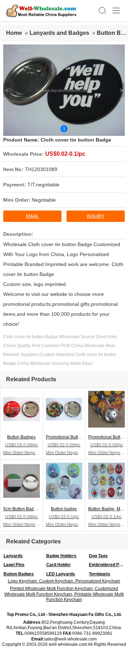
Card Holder (58, 564)
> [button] (121, 90)
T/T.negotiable (43, 184)
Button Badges (19, 573)
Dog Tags (98, 555)
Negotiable (44, 200)
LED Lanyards (60, 573)
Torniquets (99, 573)
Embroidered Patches (108, 564)
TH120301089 (41, 169)
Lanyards (13, 555)
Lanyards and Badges (59, 33)
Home (14, 33)
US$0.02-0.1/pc (65, 154)
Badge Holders (61, 555)
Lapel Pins (14, 564)
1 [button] (64, 128)
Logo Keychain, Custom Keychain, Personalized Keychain (64, 581)
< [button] (7, 90)
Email (32, 216)
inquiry (96, 216)
